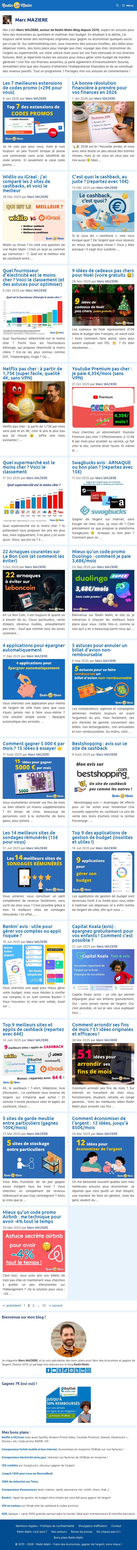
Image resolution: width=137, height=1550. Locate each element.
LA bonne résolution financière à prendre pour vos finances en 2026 (99, 87)
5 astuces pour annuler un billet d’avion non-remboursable (99, 649)
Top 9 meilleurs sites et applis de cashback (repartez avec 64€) (33, 1029)
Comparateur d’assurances (19, 1489)
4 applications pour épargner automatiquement (34, 647)
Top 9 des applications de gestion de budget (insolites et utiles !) (102, 837)
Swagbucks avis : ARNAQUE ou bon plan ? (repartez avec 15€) (102, 466)
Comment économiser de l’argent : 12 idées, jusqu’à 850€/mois (100, 1122)
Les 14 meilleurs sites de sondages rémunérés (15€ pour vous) (30, 837)
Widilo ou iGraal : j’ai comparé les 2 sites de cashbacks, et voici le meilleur (26, 183)
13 (44, 1305)
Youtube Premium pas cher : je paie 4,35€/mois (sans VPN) (102, 373)
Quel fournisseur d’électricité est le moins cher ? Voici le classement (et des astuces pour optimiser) (33, 277)
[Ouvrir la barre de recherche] (117, 5)
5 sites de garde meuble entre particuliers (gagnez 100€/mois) (30, 1122)
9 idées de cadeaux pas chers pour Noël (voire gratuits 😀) (103, 272)
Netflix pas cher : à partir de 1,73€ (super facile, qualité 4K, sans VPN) (32, 373)
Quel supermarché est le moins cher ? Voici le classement (29, 466)
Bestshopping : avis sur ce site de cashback (99, 745)
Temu (34, 1481)
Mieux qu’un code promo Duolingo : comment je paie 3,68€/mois (101, 555)
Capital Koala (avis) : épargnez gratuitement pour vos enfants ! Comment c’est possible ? (102, 933)
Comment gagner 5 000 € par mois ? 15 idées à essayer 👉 (34, 745)
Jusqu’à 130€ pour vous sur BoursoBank (27, 1473)
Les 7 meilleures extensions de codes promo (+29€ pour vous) (32, 87)
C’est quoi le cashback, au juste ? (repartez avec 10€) (100, 179)
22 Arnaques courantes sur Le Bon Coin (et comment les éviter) (33, 555)
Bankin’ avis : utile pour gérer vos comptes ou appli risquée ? (32, 930)
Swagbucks (31, 1465)
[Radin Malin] (18, 5)
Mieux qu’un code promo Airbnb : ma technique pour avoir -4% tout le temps (32, 1216)
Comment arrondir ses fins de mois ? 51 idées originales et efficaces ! (102, 1029)
